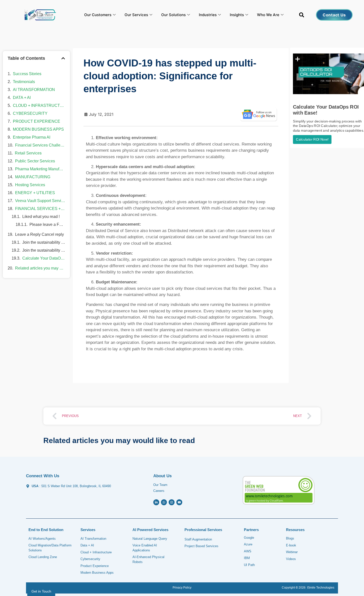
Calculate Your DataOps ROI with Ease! (43, 258)
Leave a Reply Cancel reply (39, 234)
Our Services (136, 14)
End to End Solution (45, 530)
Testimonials (24, 82)
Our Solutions (173, 14)
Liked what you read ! (41, 216)
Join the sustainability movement (43, 242)
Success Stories (27, 74)
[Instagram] (172, 502)
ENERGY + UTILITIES (35, 193)
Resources (295, 530)
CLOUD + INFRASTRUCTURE (39, 105)
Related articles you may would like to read (40, 268)
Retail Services (28, 153)
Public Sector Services (35, 161)
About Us (162, 476)
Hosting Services (30, 185)
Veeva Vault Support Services (40, 201)
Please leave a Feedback (47, 224)
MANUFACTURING (32, 177)
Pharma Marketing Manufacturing (40, 169)
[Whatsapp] (164, 502)
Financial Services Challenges (40, 145)
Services (87, 530)
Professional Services (203, 530)
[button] (302, 16)
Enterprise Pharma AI (31, 137)
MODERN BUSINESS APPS (38, 129)
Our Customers (97, 14)
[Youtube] (179, 502)
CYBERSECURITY (30, 113)
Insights (237, 14)
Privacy (177, 587)
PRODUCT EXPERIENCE (36, 121)
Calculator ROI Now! (312, 139)
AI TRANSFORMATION (34, 90)
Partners (251, 530)
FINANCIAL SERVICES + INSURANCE (40, 209)
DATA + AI (22, 97)
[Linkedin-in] (156, 502)
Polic (186, 587)
